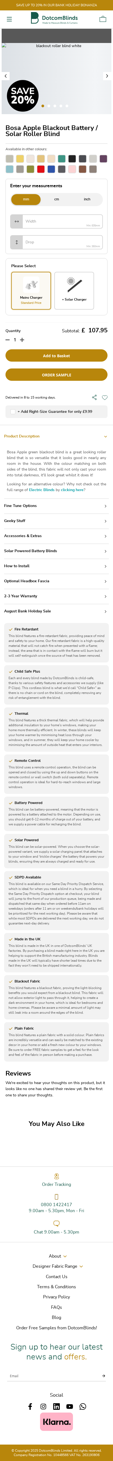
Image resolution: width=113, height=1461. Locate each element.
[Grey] (93, 159)
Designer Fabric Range (55, 1266)
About (55, 1256)
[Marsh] (30, 169)
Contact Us (56, 1277)
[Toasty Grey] (20, 169)
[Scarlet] (41, 169)
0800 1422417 (56, 1205)
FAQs (56, 1307)
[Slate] (82, 159)
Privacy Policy (56, 1297)
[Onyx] (72, 159)
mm (26, 199)
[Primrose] (41, 159)
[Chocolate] (82, 169)
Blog (56, 1317)
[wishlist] (105, 397)
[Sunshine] (20, 159)
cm (56, 199)
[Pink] (72, 169)
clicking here (72, 490)
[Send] (100, 1375)
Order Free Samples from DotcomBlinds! (56, 1328)
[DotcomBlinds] (54, 18)
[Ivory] (30, 159)
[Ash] (9, 159)
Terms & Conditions (56, 1287)
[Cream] (51, 159)
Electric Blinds (42, 490)
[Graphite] (62, 169)
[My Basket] (103, 19)
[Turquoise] (62, 159)
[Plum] (103, 159)
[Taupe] (93, 169)
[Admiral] (51, 169)
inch (87, 199)
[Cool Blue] (9, 169)
